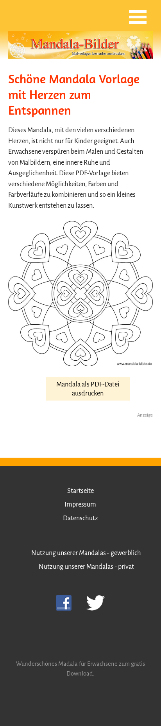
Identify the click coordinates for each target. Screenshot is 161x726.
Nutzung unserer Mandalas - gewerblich (86, 553)
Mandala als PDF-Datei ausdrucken (87, 389)
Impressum (80, 504)
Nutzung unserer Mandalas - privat (86, 566)
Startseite (80, 490)
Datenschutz (80, 518)
